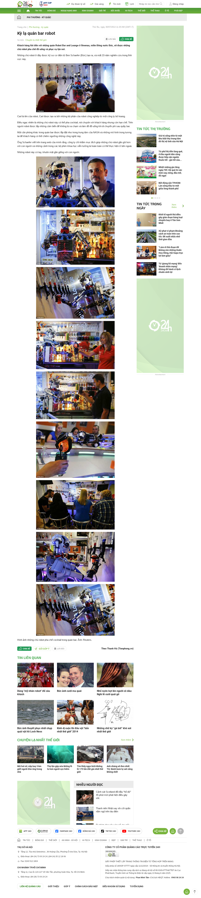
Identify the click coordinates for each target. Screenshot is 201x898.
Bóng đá (51, 11)
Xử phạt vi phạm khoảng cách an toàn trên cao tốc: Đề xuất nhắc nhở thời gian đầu (171, 235)
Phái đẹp (178, 11)
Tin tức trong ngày (149, 206)
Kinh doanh (88, 11)
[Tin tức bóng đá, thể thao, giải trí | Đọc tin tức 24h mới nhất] (25, 7)
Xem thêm (126, 740)
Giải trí (102, 11)
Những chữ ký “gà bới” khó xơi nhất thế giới (114, 730)
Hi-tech (129, 11)
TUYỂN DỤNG (136, 886)
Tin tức (38, 11)
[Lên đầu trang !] (195, 892)
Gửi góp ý (44, 648)
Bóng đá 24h (89, 831)
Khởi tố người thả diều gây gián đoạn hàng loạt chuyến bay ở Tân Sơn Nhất (171, 218)
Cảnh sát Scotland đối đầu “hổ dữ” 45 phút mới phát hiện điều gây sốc (113, 794)
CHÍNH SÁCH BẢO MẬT (86, 886)
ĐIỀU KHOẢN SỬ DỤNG (114, 886)
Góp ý (67, 886)
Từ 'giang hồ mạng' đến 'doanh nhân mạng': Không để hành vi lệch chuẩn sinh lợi (170, 267)
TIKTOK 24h (111, 831)
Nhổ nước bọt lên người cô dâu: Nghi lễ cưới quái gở (114, 692)
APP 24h (27, 831)
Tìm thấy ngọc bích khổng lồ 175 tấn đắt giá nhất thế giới (90, 769)
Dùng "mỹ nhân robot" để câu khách (33, 692)
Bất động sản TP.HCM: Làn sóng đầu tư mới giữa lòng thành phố (170, 186)
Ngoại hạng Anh (69, 11)
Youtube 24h (134, 831)
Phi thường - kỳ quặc (39, 17)
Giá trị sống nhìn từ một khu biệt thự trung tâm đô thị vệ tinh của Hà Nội (171, 138)
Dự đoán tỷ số (78, 4)
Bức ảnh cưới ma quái (69, 690)
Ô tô (167, 11)
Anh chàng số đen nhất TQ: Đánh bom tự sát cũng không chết (120, 769)
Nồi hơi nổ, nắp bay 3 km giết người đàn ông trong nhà (29, 769)
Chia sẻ (128, 39)
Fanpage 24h (66, 831)
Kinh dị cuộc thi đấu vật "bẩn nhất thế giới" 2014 (73, 730)
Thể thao (155, 11)
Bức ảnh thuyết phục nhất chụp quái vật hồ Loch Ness (34, 730)
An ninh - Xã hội (69, 840)
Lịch (132, 4)
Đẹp (114, 840)
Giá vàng (99, 4)
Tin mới (116, 4)
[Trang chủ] (22, 17)
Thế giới (141, 11)
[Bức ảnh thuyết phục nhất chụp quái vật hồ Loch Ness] (35, 712)
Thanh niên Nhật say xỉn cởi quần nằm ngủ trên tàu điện (113, 810)
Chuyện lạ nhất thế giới (36, 40)
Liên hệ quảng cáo (30, 886)
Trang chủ (21, 27)
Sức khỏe (115, 11)
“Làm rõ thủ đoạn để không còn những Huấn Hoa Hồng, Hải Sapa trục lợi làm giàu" (171, 251)
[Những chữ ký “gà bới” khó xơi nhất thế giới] (115, 712)
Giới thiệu (53, 886)
